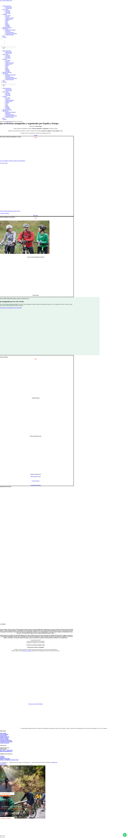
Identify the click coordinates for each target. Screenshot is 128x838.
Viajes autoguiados (4, 734)
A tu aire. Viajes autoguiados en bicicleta (35, 257)
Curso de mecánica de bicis (35, 436)
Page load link (3, 763)
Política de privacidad (5, 758)
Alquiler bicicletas (35, 397)
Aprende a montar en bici (6, 740)
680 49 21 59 (9, 0)
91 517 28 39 (3, 0)
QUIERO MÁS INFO (5, 795)
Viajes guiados (3, 733)
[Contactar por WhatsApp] (125, 835)
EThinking (7, 121)
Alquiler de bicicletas (4, 736)
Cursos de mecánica (4, 739)
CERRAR (2, 836)
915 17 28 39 (3, 750)
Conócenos (2, 757)
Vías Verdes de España (8, 304)
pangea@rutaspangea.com (6, 751)
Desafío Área (54, 762)
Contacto (2, 756)
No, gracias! (3, 799)
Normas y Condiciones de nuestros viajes (9, 759)
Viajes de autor (35, 295)
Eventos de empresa (4, 742)
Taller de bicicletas (4, 738)
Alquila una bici (3, 764)
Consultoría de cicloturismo (6, 741)
